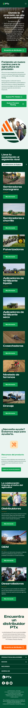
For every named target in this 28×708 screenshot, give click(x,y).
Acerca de (5, 671)
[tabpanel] (14, 294)
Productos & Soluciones (11, 657)
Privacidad (18, 690)
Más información (10, 196)
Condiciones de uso (11, 690)
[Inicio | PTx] (5, 3)
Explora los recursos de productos (11, 469)
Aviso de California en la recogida (14, 693)
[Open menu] (26, 4)
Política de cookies (10, 695)
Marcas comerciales (18, 695)
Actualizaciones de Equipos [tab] (12, 164)
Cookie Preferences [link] (14, 697)
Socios (4, 662)
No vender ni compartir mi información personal (14, 691)
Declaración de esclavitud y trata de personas (14, 694)
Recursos (5, 666)
